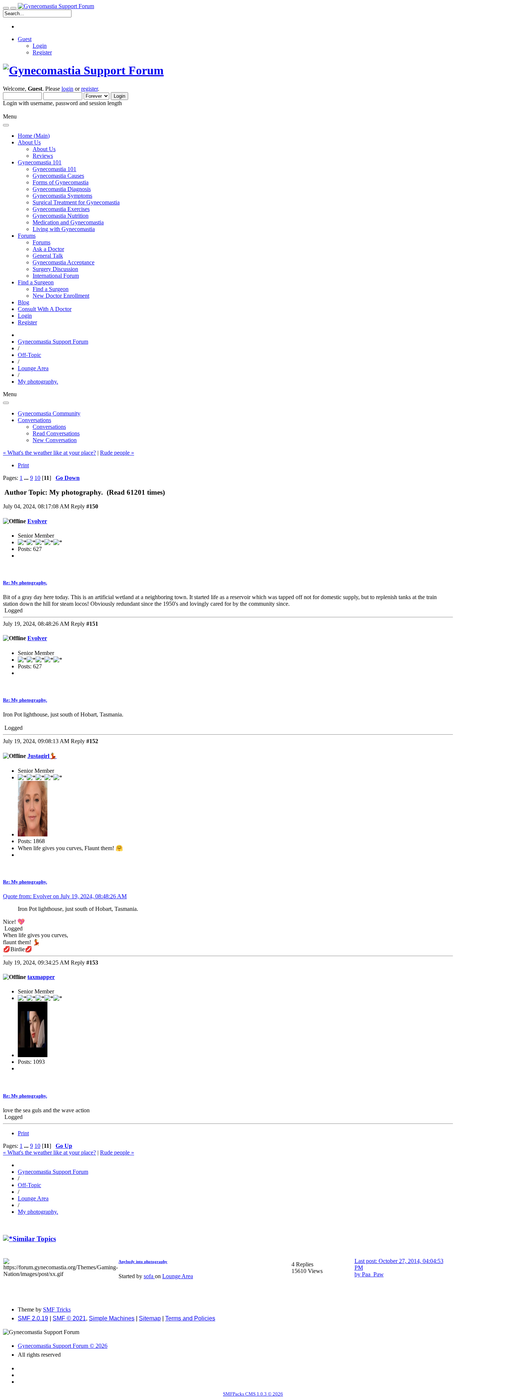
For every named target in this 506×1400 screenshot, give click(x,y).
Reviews (43, 156)
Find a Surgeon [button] (36, 282)
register (89, 89)
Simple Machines (111, 1318)
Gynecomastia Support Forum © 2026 (62, 1346)
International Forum (56, 276)
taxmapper (41, 977)
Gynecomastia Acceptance (63, 262)
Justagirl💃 (42, 756)
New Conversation (55, 440)
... (27, 478)
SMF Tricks (57, 1309)
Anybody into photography (143, 1261)
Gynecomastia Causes (58, 176)
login (67, 89)
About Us (44, 149)
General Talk (48, 256)
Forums (41, 242)
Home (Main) (34, 136)
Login (40, 46)
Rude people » (117, 453)
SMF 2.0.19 (33, 1318)
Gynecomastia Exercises (61, 209)
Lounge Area (177, 1276)
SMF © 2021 (69, 1318)
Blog (23, 302)
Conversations (49, 427)
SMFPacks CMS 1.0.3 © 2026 (253, 1394)
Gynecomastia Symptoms (62, 196)
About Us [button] (29, 142)
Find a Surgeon (51, 289)
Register (42, 52)
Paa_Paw (373, 1274)
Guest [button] (24, 39)
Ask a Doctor (48, 249)
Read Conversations (56, 433)
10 (37, 478)
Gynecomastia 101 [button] (39, 162)
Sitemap (150, 1318)
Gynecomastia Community (49, 413)
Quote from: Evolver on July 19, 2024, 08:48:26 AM (65, 896)
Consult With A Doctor (44, 309)
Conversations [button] (34, 420)
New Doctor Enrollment (61, 296)
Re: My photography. (25, 582)
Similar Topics (34, 1239)
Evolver (37, 521)
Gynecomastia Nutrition (61, 216)
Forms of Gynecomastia (61, 182)
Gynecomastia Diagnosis (62, 189)
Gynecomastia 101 (54, 169)
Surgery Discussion (55, 269)
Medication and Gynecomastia (68, 222)
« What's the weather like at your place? (49, 453)
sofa (149, 1276)
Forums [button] (27, 236)
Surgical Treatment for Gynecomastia (76, 202)
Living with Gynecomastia (64, 229)
